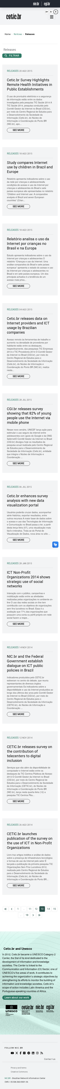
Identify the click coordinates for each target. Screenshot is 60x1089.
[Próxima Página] (33, 915)
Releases (13, 70)
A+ (47, 12)
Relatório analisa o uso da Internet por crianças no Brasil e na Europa (28, 243)
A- (51, 12)
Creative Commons (19, 1072)
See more (18, 130)
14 (48, 908)
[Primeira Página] (5, 909)
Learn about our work (17, 997)
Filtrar (13, 55)
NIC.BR (8, 1078)
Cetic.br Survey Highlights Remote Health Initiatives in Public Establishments (29, 84)
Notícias (18, 34)
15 (54, 908)
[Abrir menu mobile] (51, 16)
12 (36, 908)
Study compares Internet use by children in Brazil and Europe (30, 167)
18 (27, 915)
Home (8, 34)
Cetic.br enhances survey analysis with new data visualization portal (27, 500)
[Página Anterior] (11, 909)
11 (30, 908)
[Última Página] (39, 915)
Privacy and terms (19, 1068)
